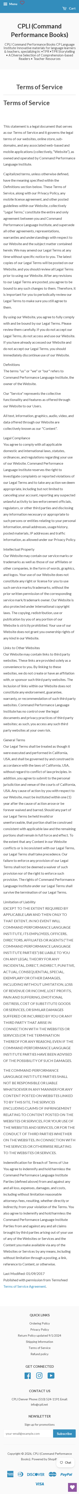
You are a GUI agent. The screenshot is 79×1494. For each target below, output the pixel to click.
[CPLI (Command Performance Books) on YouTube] (51, 1375)
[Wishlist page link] (22, 2)
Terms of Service (39, 1348)
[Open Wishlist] (72, 1487)
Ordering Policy (39, 1323)
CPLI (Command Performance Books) (39, 30)
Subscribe (64, 1434)
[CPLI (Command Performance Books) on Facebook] (27, 1375)
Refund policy (39, 1354)
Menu (13, 4)
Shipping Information (39, 1341)
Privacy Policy (39, 1329)
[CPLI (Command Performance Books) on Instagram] (39, 1375)
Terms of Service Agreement (24, 1286)
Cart (72, 8)
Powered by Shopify (45, 1459)
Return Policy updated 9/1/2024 (39, 1335)
